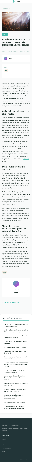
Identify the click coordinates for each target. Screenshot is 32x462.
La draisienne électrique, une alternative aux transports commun (16, 336)
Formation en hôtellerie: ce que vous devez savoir (15, 352)
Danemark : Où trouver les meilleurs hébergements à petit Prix (15, 390)
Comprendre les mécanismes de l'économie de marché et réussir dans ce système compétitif (16, 397)
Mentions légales (6, 448)
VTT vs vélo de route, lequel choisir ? (15, 402)
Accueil (4, 8)
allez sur (26, 159)
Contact (4, 451)
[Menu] (18, 1)
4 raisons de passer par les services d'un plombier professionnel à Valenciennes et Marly (16, 364)
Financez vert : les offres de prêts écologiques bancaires (14, 371)
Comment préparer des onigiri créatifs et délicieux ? (15, 358)
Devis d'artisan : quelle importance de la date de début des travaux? (16, 331)
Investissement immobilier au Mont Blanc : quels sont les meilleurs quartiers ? (14, 378)
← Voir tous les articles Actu (10, 302)
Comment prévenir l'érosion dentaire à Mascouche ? (15, 342)
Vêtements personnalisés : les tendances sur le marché (16, 384)
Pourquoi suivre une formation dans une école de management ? (16, 325)
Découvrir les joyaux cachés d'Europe (15, 347)
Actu (8, 8)
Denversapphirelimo (10, 425)
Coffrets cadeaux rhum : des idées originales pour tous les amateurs (14, 407)
